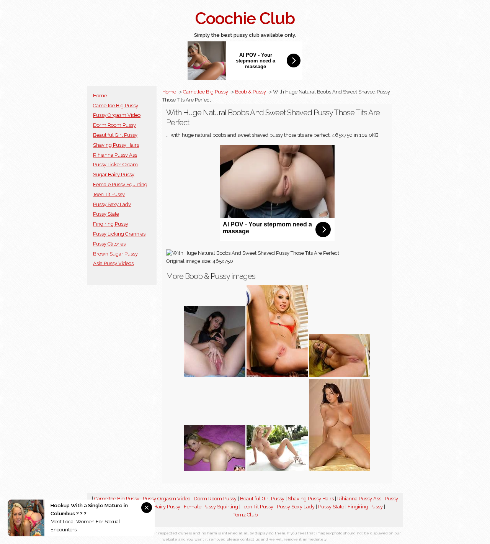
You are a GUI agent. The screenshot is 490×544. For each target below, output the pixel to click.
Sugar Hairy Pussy (113, 174)
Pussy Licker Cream (115, 164)
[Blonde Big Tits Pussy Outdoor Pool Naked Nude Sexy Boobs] (277, 469)
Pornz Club (245, 515)
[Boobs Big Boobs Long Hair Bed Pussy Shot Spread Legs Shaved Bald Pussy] (339, 469)
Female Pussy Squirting (120, 184)
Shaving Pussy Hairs (116, 145)
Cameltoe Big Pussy (115, 105)
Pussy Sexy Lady (112, 204)
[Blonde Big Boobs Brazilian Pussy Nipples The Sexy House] (339, 375)
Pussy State (106, 214)
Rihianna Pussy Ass (115, 155)
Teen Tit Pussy (109, 194)
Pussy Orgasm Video (116, 115)
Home (100, 95)
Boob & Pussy (250, 92)
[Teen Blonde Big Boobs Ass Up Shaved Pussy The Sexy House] (214, 469)
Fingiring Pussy (110, 224)
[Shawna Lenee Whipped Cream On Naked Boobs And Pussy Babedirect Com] (277, 375)
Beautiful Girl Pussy (115, 135)
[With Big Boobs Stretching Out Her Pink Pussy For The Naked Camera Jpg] (214, 375)
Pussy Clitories (109, 244)
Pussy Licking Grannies (119, 234)
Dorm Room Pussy (114, 125)
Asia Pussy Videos (113, 263)
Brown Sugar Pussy (115, 254)
